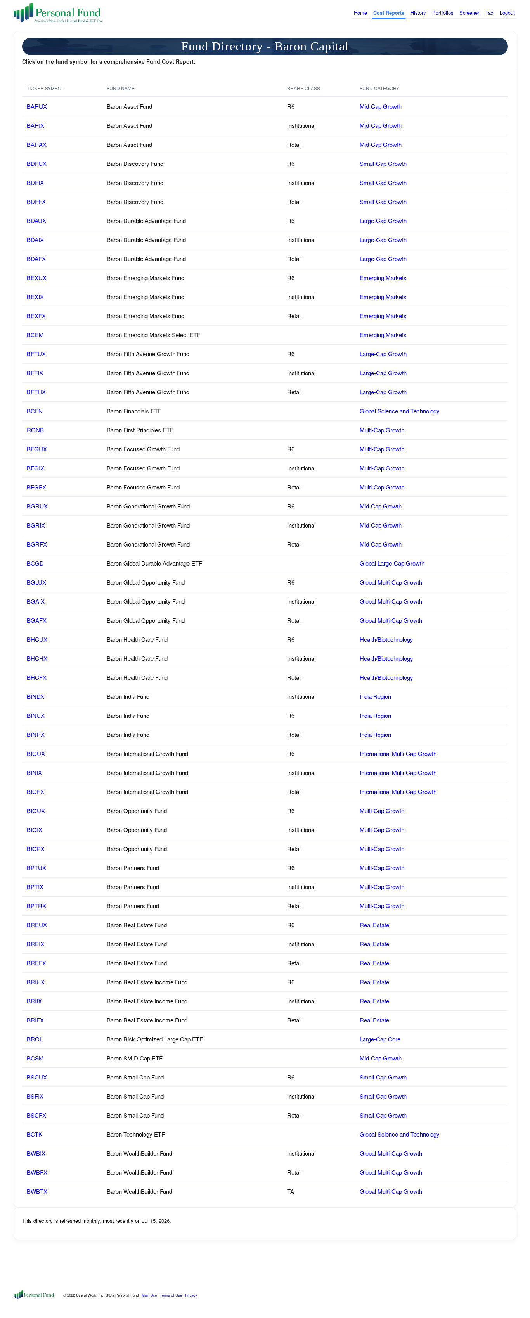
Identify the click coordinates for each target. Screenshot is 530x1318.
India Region (375, 696)
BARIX (35, 125)
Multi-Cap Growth (382, 430)
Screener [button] (469, 12)
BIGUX (36, 753)
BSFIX (35, 1096)
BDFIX (35, 182)
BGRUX (37, 506)
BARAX (37, 144)
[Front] (34, 1294)
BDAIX (35, 239)
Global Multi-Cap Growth (391, 582)
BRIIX (34, 1001)
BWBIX (36, 1153)
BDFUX (37, 163)
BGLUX (36, 582)
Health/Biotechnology (386, 639)
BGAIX (36, 601)
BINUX (36, 715)
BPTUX (36, 868)
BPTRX (36, 906)
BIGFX (35, 791)
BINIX (34, 772)
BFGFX (36, 487)
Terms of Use (171, 1295)
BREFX (36, 963)
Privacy (191, 1295)
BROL (35, 1039)
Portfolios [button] (442, 12)
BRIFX (35, 1020)
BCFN (35, 411)
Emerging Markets (383, 277)
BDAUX (36, 220)
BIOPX (36, 848)
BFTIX (35, 373)
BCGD (35, 563)
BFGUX (37, 449)
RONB (35, 430)
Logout (507, 12)
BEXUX (37, 277)
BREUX (37, 925)
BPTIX (35, 887)
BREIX (35, 944)
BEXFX (36, 316)
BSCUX (37, 1077)
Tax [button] (489, 12)
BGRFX (37, 544)
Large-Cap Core (380, 1039)
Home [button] (360, 12)
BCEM (35, 335)
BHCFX (37, 677)
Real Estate (374, 925)
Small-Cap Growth (383, 163)
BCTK (34, 1134)
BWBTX (37, 1191)
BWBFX (37, 1172)
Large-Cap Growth (383, 220)
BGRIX (36, 525)
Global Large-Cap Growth (392, 563)
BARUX (37, 106)
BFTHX (36, 392)
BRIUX (36, 982)
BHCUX (37, 639)
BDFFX (36, 201)
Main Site (149, 1295)
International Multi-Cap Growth (398, 753)
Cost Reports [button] (388, 12)
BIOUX (36, 810)
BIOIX (34, 829)
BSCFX (36, 1115)
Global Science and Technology (400, 411)
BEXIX (35, 297)
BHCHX (37, 658)
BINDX (35, 696)
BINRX (36, 734)
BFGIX (35, 468)
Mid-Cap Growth (381, 106)
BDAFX (36, 258)
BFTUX (36, 354)
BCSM (35, 1058)
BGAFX (37, 620)
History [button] (418, 12)
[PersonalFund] (58, 13)
